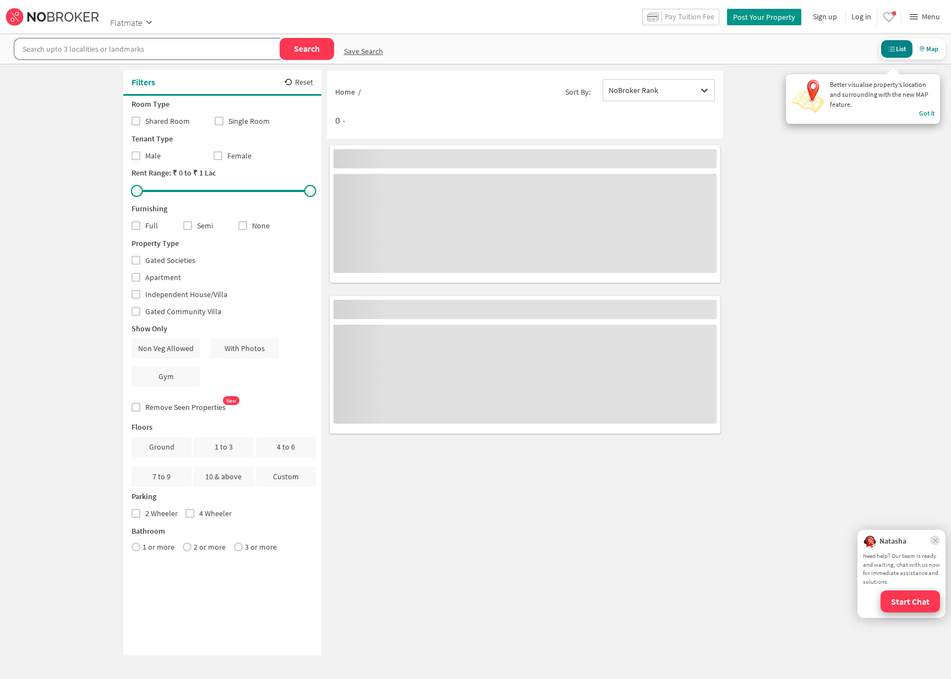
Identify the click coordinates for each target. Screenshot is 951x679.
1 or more (158, 547)
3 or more (261, 547)
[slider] (137, 191)
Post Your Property (764, 17)
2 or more (210, 547)
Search (307, 48)
